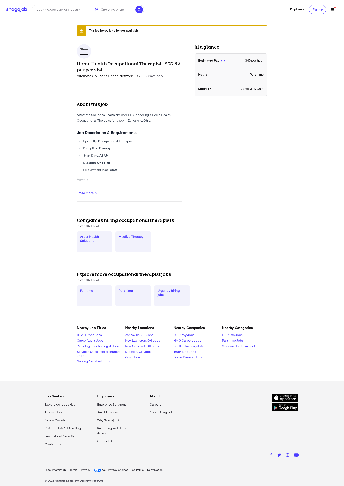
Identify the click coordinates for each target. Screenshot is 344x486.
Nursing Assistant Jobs (93, 361)
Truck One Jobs (185, 351)
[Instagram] (287, 455)
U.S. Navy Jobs (184, 335)
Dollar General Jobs (188, 357)
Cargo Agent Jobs (90, 340)
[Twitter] (279, 455)
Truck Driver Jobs (89, 335)
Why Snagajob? (108, 420)
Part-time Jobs (233, 340)
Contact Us (53, 444)
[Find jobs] (139, 9)
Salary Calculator (57, 420)
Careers (155, 404)
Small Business (107, 412)
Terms (73, 470)
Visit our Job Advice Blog (63, 428)
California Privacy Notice (147, 470)
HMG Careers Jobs (187, 340)
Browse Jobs (54, 412)
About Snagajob (161, 412)
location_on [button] (96, 10)
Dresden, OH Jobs (138, 351)
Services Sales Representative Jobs (98, 353)
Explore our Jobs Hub (60, 404)
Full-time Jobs (232, 335)
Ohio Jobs (132, 357)
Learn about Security (60, 436)
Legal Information (55, 470)
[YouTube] (296, 455)
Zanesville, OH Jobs (139, 335)
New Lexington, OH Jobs (142, 340)
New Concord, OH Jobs (142, 346)
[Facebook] (271, 455)
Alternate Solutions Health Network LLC (108, 76)
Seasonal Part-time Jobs (240, 346)
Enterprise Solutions (111, 404)
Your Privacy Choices (115, 470)
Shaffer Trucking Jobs (189, 346)
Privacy (85, 470)
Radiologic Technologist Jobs (98, 346)
